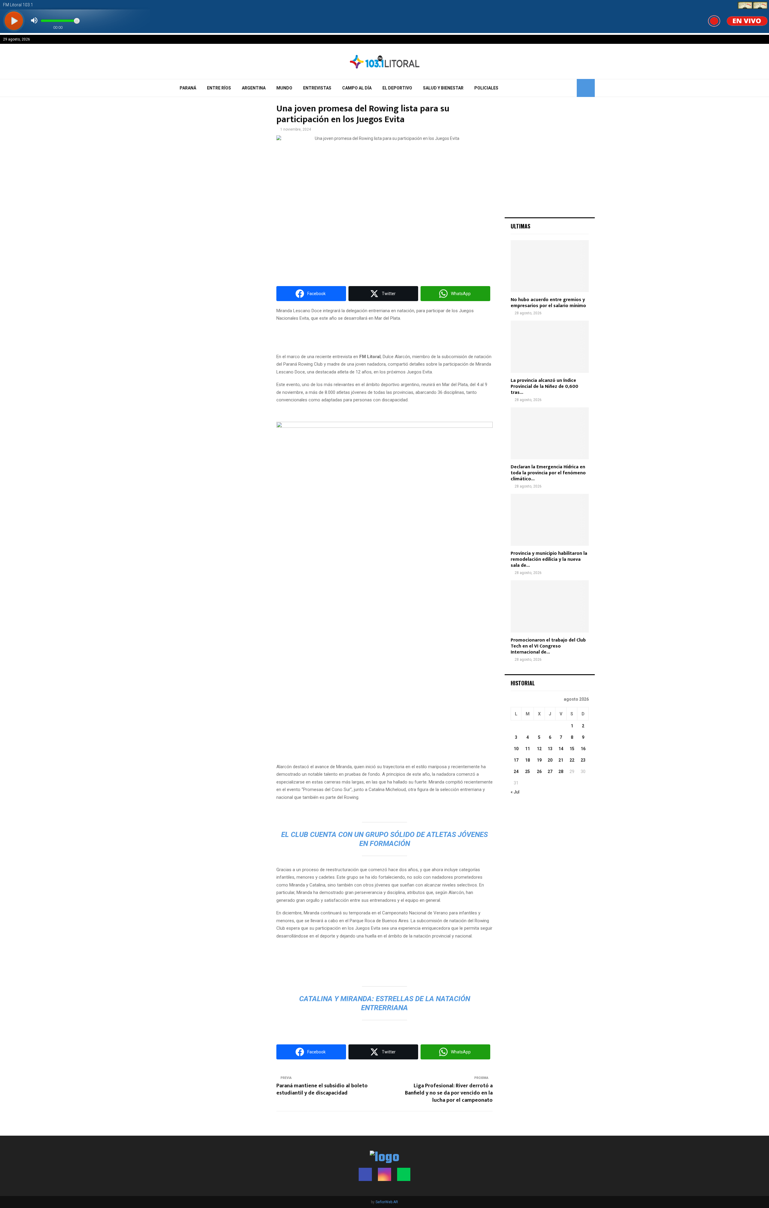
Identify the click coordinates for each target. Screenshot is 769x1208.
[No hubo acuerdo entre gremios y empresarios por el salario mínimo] (550, 266)
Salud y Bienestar (443, 88)
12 (539, 748)
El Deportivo (397, 88)
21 (560, 760)
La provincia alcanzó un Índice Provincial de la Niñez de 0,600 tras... (544, 386)
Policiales (486, 88)
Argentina (254, 88)
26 (539, 771)
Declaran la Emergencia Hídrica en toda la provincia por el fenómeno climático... (548, 473)
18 (527, 760)
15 (572, 748)
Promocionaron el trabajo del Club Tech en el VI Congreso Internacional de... (548, 646)
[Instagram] (384, 1174)
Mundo (284, 88)
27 (550, 771)
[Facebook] (365, 1174)
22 (572, 760)
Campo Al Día (357, 88)
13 (550, 748)
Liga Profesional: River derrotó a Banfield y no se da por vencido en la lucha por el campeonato (449, 1093)
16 (583, 748)
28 (560, 771)
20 (550, 760)
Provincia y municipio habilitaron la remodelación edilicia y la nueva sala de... (549, 559)
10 (516, 748)
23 (583, 760)
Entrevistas (317, 88)
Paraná (188, 88)
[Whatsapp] (403, 1174)
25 (527, 771)
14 (560, 748)
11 (527, 748)
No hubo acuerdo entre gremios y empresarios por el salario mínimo (548, 303)
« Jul (515, 792)
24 (516, 771)
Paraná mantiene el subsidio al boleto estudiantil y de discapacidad (322, 1089)
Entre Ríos (219, 88)
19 (539, 760)
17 (516, 760)
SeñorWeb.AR (386, 1202)
